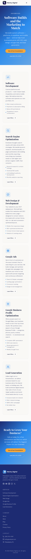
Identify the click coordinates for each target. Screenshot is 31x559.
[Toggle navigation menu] (26, 3)
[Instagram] (12, 484)
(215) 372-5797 (9, 536)
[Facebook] (3, 484)
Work (4, 519)
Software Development (9, 493)
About (4, 516)
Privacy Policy (7, 527)
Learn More (10, 118)
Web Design (6, 498)
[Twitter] (15, 484)
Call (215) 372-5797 (15, 56)
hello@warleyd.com (10, 539)
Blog (4, 522)
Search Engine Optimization (11, 495)
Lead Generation (7, 507)
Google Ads (6, 501)
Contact (5, 524)
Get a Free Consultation (15, 51)
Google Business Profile (9, 504)
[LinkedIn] (9, 484)
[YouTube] (6, 484)
